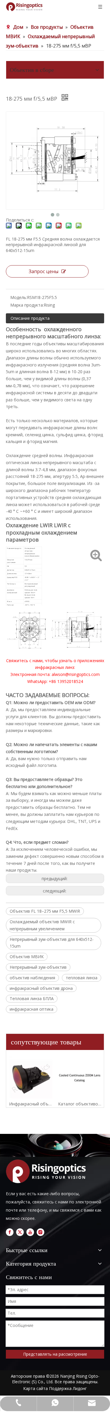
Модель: (18, 297)
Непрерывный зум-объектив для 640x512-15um (52, 942)
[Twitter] (20, 1232)
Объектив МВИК (27, 956)
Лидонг (80, 1388)
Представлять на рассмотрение (55, 1354)
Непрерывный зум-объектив (38, 967)
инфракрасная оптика (31, 1009)
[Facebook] (9, 1232)
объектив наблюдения (32, 977)
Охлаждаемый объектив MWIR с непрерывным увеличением (42, 925)
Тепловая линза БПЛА (32, 998)
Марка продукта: (27, 305)
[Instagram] (40, 1232)
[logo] (47, 1171)
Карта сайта (35, 1388)
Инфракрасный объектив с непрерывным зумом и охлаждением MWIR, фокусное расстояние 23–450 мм (30, 1104)
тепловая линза (81, 977)
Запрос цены (43, 271)
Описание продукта (30, 318)
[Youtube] (30, 1232)
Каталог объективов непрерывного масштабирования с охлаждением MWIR (79, 1104)
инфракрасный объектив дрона (41, 988)
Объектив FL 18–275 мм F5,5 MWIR (45, 911)
